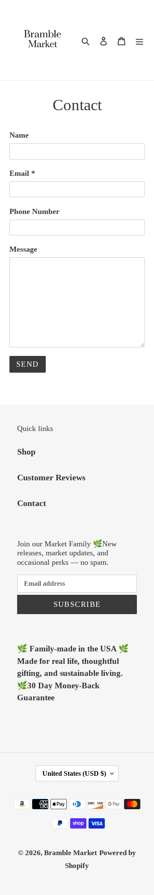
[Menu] (139, 40)
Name (19, 135)
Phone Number (34, 211)
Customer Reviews (51, 477)
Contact (31, 503)
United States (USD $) (74, 773)
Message (23, 249)
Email (22, 173)
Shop (26, 451)
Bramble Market (70, 853)
